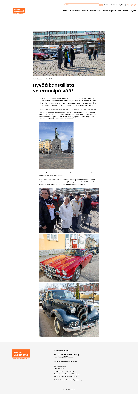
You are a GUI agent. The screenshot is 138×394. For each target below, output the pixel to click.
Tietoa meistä (74, 11)
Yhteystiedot (123, 11)
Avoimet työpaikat (109, 11)
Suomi (106, 5)
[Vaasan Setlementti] (19, 13)
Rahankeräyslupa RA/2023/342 (64, 371)
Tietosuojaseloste (60, 366)
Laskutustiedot (59, 369)
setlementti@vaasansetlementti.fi (65, 361)
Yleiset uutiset (38, 79)
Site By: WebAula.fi (69, 389)
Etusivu (64, 11)
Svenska (114, 5)
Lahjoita (133, 11)
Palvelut (85, 11)
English (121, 5)
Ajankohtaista (95, 11)
